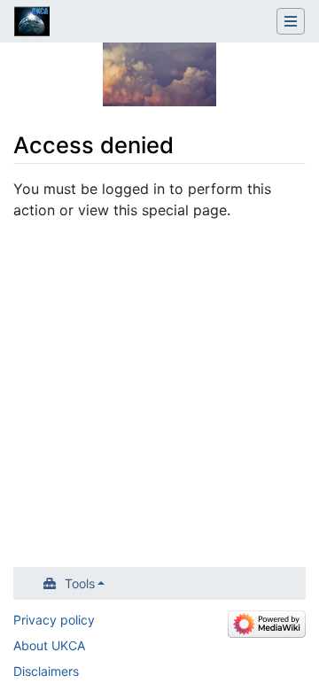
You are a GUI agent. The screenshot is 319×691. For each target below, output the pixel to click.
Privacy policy (54, 619)
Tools (80, 583)
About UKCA (49, 645)
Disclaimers (46, 671)
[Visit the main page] (32, 23)
